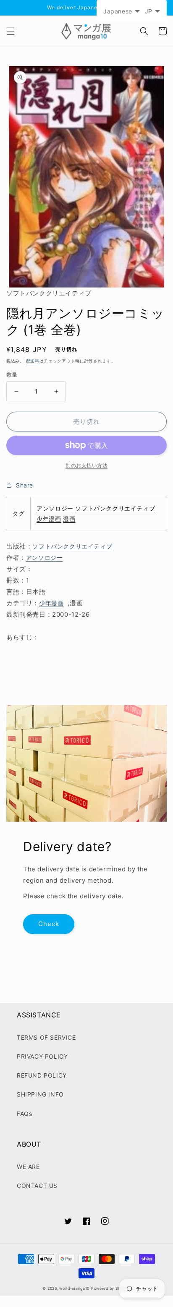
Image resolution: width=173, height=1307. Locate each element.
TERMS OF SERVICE (46, 1037)
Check (48, 924)
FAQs (24, 1113)
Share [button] (24, 485)
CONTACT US (37, 1185)
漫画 (69, 518)
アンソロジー (55, 508)
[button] (10, 31)
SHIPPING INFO (40, 1094)
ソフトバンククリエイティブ (115, 508)
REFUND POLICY (42, 1075)
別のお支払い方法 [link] (86, 465)
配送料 (32, 360)
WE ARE (28, 1166)
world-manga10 (74, 1288)
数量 (12, 374)
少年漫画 (49, 518)
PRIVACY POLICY (42, 1056)
